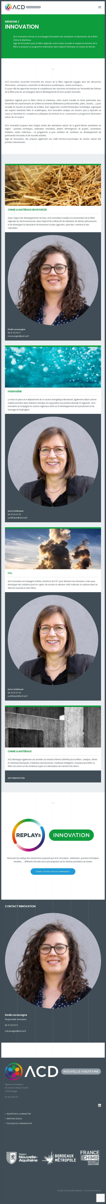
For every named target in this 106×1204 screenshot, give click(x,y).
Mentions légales (14, 1118)
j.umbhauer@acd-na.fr (17, 517)
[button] (99, 7)
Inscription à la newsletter (19, 1114)
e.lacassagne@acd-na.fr (18, 336)
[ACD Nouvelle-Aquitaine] (23, 7)
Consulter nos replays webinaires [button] (53, 871)
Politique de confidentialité (19, 1123)
